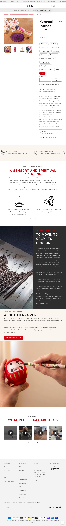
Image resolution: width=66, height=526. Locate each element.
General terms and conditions (24, 475)
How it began (7, 470)
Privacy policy (28, 520)
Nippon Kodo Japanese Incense (19, 14)
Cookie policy (22, 494)
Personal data (23, 497)
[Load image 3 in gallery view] (22, 49)
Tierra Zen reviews (9, 481)
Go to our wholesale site (55, 468)
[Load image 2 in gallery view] (15, 49)
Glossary (21, 470)
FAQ (20, 487)
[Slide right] (37, 442)
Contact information (54, 520)
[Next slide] (64, 153)
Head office (7, 474)
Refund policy (21, 520)
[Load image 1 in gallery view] (7, 49)
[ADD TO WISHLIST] (60, 22)
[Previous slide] (1, 153)
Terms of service (36, 520)
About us (6, 466)
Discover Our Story (13, 337)
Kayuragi (31, 14)
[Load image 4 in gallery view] (29, 49)
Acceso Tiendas (53, 6)
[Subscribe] (31, 507)
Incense (6, 14)
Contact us (37, 466)
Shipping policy (23, 479)
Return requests (23, 466)
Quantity (41, 76)
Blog (5, 477)
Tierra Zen (13, 520)
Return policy (22, 483)
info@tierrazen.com (39, 480)
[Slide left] (28, 442)
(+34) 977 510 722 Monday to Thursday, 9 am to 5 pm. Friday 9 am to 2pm (39, 473)
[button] (3, 6)
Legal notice (22, 490)
